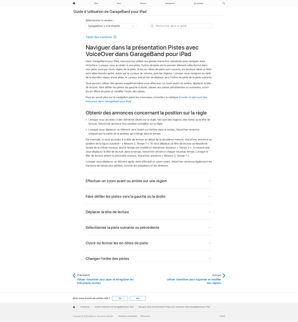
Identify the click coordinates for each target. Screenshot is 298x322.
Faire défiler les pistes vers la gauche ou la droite (126, 196)
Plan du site (145, 316)
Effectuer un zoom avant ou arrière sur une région (126, 181)
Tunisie (222, 316)
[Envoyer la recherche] (152, 26)
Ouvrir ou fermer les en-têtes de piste (117, 243)
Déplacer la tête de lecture (107, 212)
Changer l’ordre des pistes (107, 258)
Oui (120, 298)
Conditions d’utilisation (127, 316)
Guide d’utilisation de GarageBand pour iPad (110, 11)
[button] (223, 3)
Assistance (85, 307)
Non (138, 298)
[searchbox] (180, 25)
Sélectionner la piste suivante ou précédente (122, 227)
